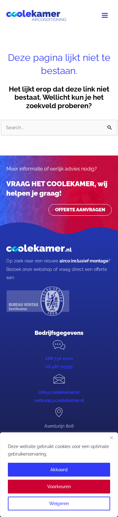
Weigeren (59, 503)
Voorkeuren (59, 486)
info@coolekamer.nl (59, 392)
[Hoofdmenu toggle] (105, 15)
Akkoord (59, 469)
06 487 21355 (59, 366)
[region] (59, 474)
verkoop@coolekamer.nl (59, 400)
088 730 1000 (59, 358)
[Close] (111, 437)
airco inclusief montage (83, 260)
